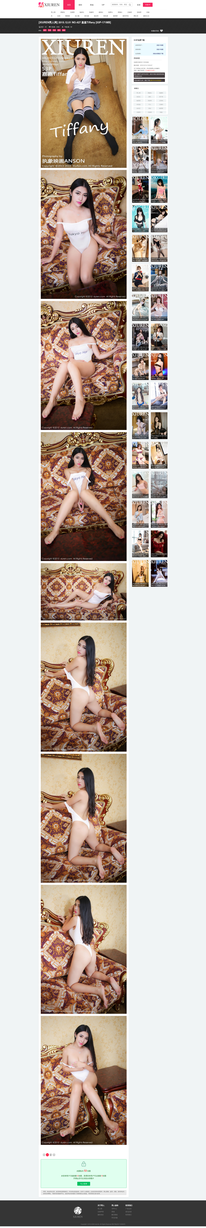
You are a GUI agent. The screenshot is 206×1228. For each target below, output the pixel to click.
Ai (51, 16)
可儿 (149, 104)
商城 (91, 5)
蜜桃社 (101, 12)
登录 (138, 5)
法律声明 (101, 1211)
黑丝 (149, 108)
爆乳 (149, 97)
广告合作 (129, 1208)
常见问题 (115, 1218)
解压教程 (115, 1214)
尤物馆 (129, 12)
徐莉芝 (138, 108)
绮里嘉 (138, 104)
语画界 (139, 12)
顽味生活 (146, 16)
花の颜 (77, 16)
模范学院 (126, 16)
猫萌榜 (115, 16)
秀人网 (53, 12)
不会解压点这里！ (150, 70)
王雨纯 (161, 100)
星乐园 (86, 16)
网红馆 (136, 16)
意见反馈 (129, 1211)
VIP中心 (114, 1208)
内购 (147, 12)
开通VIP (147, 5)
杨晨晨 (138, 100)
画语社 (138, 97)
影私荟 (106, 16)
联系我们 (129, 1214)
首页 (69, 5)
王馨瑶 (161, 104)
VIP (103, 5)
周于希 (161, 97)
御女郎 (96, 16)
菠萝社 (110, 12)
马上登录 (83, 1183)
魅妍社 (82, 12)
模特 (80, 5)
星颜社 (120, 12)
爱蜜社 (63, 12)
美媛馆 (91, 12)
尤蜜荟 (72, 12)
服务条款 (101, 1214)
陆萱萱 (161, 108)
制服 (161, 112)
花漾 (58, 16)
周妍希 (150, 100)
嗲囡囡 (67, 16)
